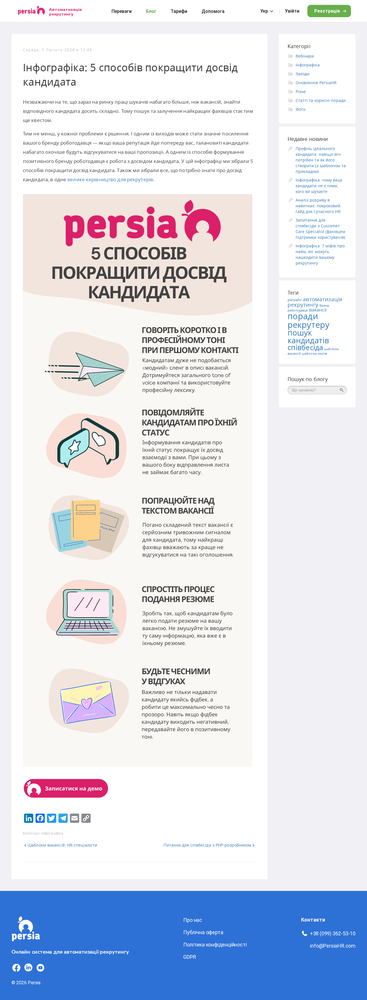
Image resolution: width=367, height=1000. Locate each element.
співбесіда (305, 347)
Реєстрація (327, 11)
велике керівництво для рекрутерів (110, 179)
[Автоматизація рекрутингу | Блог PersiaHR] (25, 944)
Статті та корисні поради (321, 100)
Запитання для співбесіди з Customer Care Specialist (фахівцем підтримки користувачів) (320, 228)
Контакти (313, 920)
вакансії (318, 310)
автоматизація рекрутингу (315, 301)
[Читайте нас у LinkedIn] (28, 968)
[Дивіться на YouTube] (40, 968)
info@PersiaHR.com (333, 946)
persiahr (295, 299)
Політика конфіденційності (215, 945)
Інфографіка (52, 833)
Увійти (292, 11)
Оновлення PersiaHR (316, 82)
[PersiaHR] (31, 11)
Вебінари (305, 56)
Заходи (303, 73)
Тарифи (179, 11)
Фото (300, 109)
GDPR (189, 957)
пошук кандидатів (308, 337)
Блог (151, 11)
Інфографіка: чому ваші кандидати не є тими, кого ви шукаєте (319, 185)
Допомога (213, 11)
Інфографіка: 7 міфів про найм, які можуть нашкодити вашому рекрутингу (320, 254)
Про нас (192, 920)
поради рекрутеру (309, 320)
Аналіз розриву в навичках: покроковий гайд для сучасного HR (318, 205)
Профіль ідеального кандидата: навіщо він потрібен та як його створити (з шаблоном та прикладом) (321, 160)
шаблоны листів (314, 354)
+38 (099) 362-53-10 (333, 933)
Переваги (122, 11)
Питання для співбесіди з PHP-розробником (207, 845)
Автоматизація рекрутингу (65, 12)
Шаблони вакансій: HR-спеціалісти (62, 845)
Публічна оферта (203, 932)
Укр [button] (264, 11)
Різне (301, 91)
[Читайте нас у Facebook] (16, 968)
